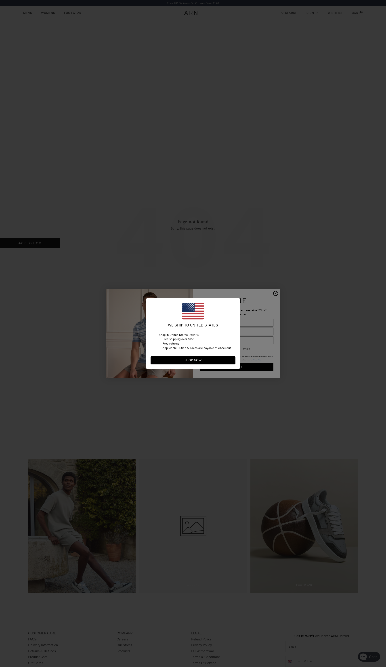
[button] (231, 360)
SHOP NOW (193, 360)
